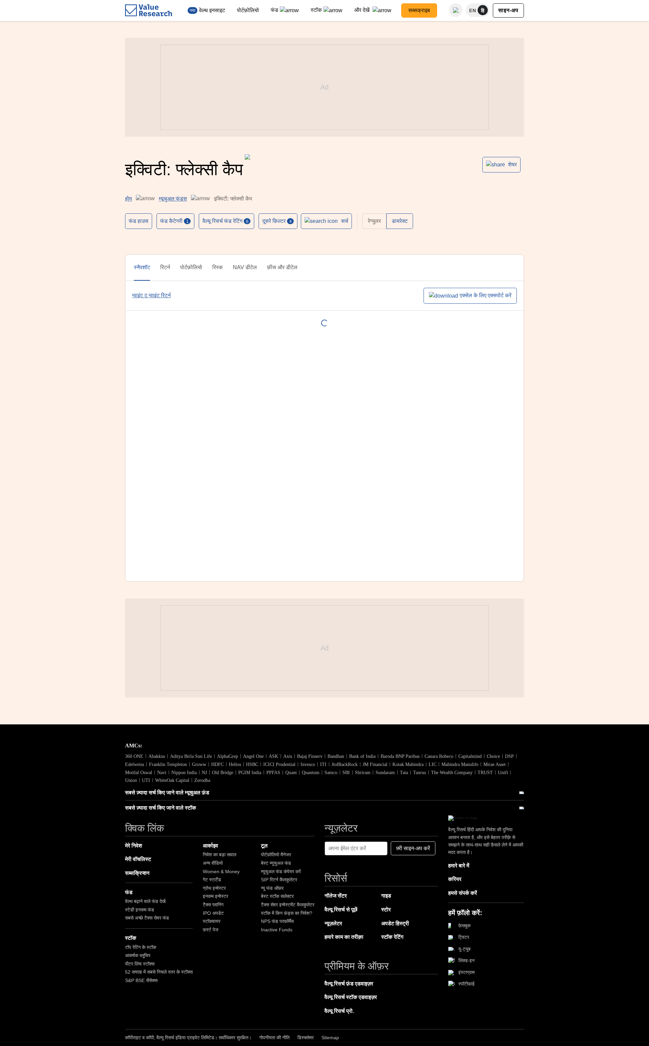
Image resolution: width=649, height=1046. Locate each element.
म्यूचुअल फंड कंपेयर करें (281, 871)
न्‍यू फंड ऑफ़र (272, 888)
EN (472, 10)
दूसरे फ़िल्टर (277, 221)
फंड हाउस (138, 221)
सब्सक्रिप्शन (137, 873)
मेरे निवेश (133, 846)
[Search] (455, 10)
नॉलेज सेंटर (335, 896)
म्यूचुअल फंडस (173, 199)
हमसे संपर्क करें (462, 893)
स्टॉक (316, 10)
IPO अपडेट (213, 913)
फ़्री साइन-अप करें (413, 848)
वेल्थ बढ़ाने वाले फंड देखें (145, 901)
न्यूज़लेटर (333, 923)
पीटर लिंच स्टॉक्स (139, 964)
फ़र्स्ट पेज (210, 929)
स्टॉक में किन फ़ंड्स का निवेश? (286, 913)
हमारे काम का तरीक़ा (343, 937)
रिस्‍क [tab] (217, 267)
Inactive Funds (276, 929)
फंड (274, 10)
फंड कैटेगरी (174, 221)
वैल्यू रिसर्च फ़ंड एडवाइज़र (348, 983)
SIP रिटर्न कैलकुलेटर (279, 879)
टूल (264, 846)
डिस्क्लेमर (305, 1037)
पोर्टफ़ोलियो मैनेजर (276, 854)
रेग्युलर (374, 221)
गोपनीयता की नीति (274, 1037)
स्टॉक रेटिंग (392, 937)
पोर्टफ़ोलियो (248, 10)
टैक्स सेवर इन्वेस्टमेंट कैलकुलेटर (287, 904)
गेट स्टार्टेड (212, 879)
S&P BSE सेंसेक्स (141, 980)
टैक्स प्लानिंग (213, 904)
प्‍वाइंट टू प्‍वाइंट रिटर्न (151, 295)
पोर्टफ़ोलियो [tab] (191, 267)
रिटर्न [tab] (165, 267)
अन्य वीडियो (213, 863)
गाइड (386, 896)
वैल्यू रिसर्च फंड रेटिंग (225, 221)
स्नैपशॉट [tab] (142, 267)
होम (128, 199)
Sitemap (330, 1037)
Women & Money (221, 871)
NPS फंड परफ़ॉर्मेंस (277, 921)
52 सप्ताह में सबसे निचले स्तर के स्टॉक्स (159, 972)
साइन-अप (508, 10)
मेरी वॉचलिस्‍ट (138, 859)
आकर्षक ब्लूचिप (137, 955)
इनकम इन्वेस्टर (215, 896)
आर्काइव (210, 846)
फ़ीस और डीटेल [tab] (282, 267)
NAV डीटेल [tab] (245, 267)
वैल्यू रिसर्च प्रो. (339, 1011)
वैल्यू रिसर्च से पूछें (340, 909)
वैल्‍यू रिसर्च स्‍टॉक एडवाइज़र (350, 997)
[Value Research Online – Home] (148, 10)
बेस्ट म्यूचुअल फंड (276, 863)
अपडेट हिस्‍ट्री (395, 923)
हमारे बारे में (458, 865)
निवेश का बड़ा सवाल (219, 854)
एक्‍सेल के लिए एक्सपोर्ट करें (485, 295)
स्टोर (386, 909)
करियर (454, 879)
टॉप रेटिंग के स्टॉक (140, 947)
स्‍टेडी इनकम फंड (139, 909)
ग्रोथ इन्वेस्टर (214, 888)
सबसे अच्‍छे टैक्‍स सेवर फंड (147, 918)
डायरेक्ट (400, 221)
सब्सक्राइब (419, 10)
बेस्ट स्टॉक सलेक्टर (277, 896)
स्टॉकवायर (211, 921)
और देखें (362, 10)
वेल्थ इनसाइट (212, 10)
